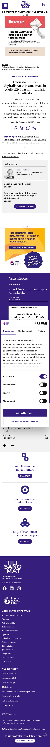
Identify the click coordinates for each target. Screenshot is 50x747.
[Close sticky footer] (46, 734)
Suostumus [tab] (8, 331)
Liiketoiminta (7, 646)
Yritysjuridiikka (8, 623)
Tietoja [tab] (41, 331)
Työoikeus (6, 635)
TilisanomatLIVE (9, 678)
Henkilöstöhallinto (10, 631)
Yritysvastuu (7, 654)
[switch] (43, 384)
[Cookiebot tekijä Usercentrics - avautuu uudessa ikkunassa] (35, 323)
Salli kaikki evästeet (25, 413)
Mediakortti (7, 687)
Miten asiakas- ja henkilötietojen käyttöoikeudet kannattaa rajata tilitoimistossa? (20, 195)
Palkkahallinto (8, 627)
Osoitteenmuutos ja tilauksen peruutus (18, 692)
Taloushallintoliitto (10, 701)
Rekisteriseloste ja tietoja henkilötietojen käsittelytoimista (23, 729)
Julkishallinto (7, 650)
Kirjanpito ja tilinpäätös (16, 11)
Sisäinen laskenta (9, 642)
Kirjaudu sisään (33, 153)
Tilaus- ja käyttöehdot (11, 696)
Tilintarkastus (8, 657)
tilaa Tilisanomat (10, 157)
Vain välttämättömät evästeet (25, 421)
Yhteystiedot (7, 705)
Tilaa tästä (25, 476)
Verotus (38, 11)
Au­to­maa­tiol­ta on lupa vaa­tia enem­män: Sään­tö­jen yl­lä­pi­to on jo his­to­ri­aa (27, 317)
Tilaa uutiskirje (8, 683)
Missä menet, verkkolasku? (17, 184)
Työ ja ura (6, 661)
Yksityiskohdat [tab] (25, 331)
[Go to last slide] (5, 445)
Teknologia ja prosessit (25, 76)
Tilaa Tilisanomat (9, 673)
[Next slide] (12, 445)
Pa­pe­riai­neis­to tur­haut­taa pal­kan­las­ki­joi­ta (28, 290)
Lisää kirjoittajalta (25, 206)
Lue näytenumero (25, 740)
